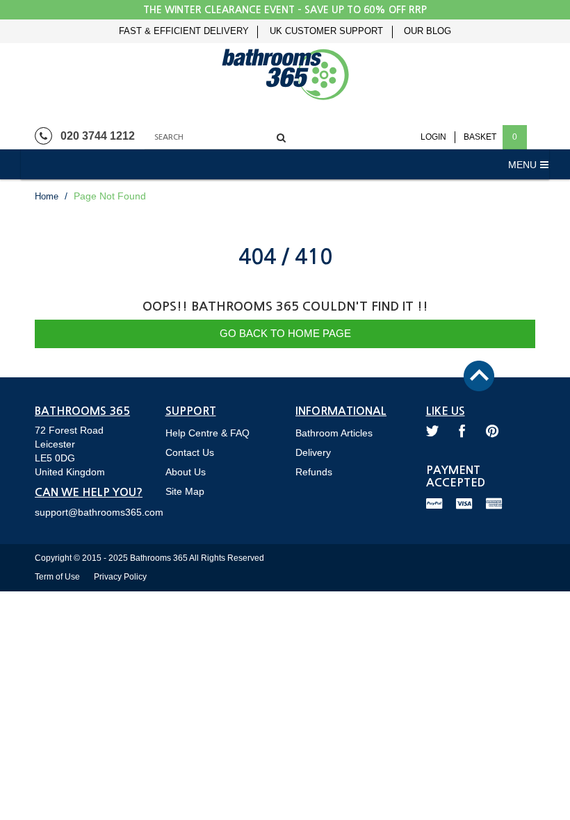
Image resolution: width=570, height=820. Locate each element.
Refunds (313, 471)
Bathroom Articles (334, 432)
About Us (185, 471)
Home (46, 196)
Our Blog (427, 31)
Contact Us (189, 452)
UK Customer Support (326, 31)
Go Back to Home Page (285, 333)
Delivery (313, 452)
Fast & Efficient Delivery (184, 31)
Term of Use (57, 577)
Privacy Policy (120, 577)
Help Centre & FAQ (207, 432)
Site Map (184, 491)
